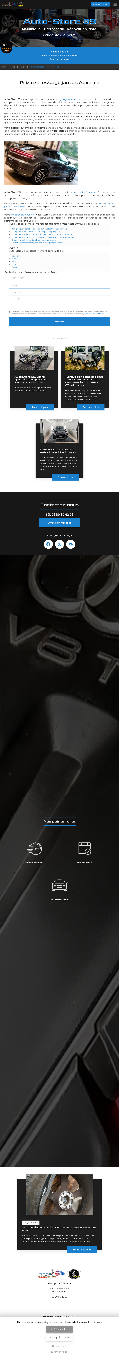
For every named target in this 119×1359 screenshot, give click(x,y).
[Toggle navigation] (115, 4)
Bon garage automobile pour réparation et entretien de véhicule (39, 229)
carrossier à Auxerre (85, 192)
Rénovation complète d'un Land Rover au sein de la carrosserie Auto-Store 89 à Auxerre (84, 381)
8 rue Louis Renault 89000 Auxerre (59, 55)
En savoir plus (40, 407)
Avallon (15, 261)
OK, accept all (60, 1329)
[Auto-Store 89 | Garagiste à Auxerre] (13, 4)
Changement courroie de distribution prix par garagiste (36, 231)
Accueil (5, 67)
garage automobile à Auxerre (76, 99)
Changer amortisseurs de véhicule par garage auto (34, 240)
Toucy (14, 267)
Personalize (61, 1346)
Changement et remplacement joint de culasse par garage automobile (43, 237)
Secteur (14, 67)
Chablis (15, 264)
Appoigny (16, 256)
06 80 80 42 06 (59, 51)
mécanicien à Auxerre (23, 214)
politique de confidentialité (93, 314)
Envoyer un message (59, 522)
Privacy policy (60, 1352)
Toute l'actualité (82, 1249)
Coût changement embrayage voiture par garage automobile (39, 243)
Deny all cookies (60, 1337)
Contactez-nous (100, 4)
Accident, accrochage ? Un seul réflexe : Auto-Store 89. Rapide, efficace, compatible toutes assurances (55, 1230)
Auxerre (24, 67)
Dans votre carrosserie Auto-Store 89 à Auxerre (58, 451)
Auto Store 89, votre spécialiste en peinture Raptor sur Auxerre (31, 379)
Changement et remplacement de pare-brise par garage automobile (42, 234)
